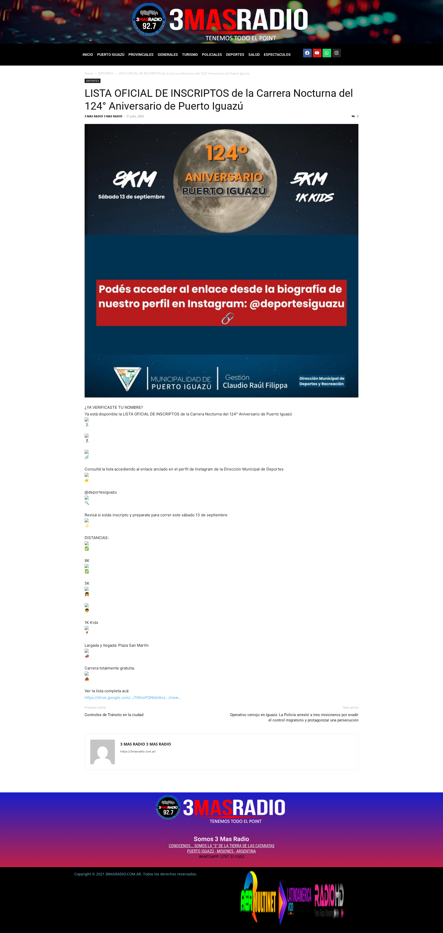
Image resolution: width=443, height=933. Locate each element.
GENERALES (168, 55)
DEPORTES (235, 55)
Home (89, 73)
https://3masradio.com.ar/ (138, 751)
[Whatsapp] (327, 53)
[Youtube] (317, 53)
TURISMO (190, 55)
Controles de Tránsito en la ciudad (114, 714)
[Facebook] (307, 53)
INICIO (88, 55)
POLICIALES (212, 55)
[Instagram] (336, 53)
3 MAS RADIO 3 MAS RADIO (103, 116)
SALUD (254, 55)
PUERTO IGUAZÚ (110, 55)
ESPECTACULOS (277, 55)
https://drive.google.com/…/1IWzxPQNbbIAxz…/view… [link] (133, 697)
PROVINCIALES (141, 55)
